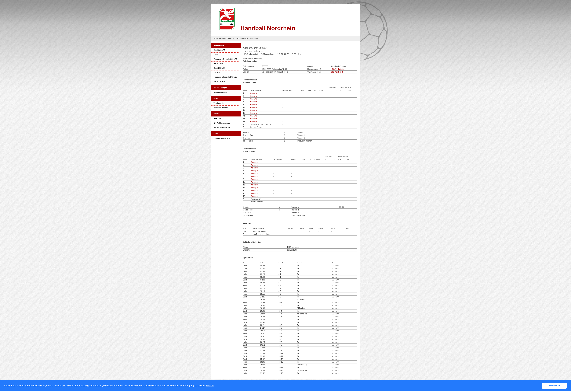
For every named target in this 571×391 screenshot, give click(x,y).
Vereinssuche (219, 103)
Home (216, 38)
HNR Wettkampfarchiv (222, 119)
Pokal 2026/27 (219, 64)
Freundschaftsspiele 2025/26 (225, 77)
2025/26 (217, 73)
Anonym (253, 93)
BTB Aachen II (337, 72)
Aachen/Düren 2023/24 (229, 38)
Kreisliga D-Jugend (249, 38)
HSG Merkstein (337, 69)
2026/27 (217, 55)
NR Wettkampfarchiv (222, 123)
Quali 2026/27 (219, 50)
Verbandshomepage (222, 138)
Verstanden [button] (554, 385)
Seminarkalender (221, 92)
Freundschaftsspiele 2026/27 (225, 59)
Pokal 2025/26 (219, 82)
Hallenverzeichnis (221, 108)
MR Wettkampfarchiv (222, 128)
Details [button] (210, 385)
